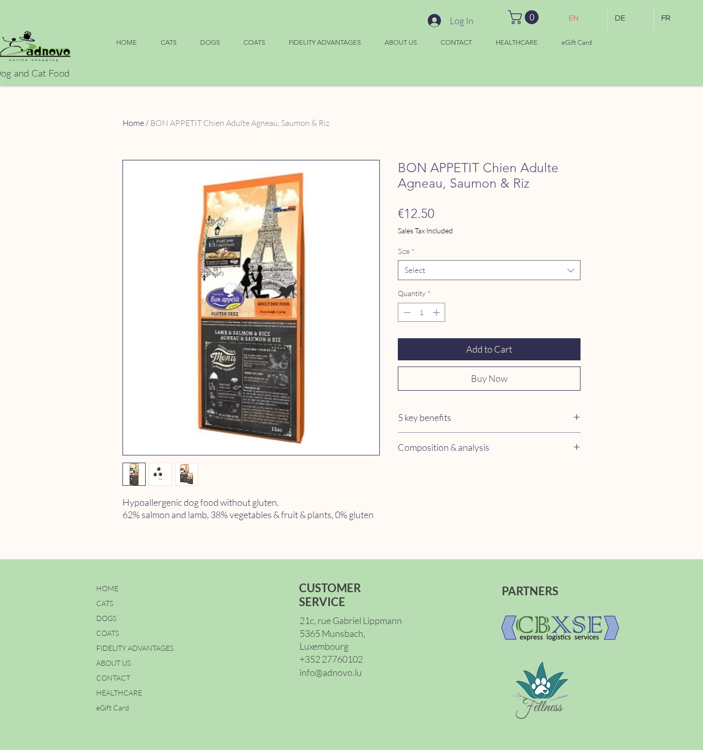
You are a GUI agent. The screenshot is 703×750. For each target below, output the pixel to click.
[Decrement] (405, 312)
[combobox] (489, 270)
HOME (107, 588)
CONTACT (113, 677)
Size (406, 251)
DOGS (106, 618)
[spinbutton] (421, 312)
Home (133, 123)
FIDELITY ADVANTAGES (134, 648)
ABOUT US (113, 662)
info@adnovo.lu (331, 672)
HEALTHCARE (119, 692)
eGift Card (112, 707)
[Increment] (437, 312)
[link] (525, 17)
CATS (104, 603)
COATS (107, 633)
